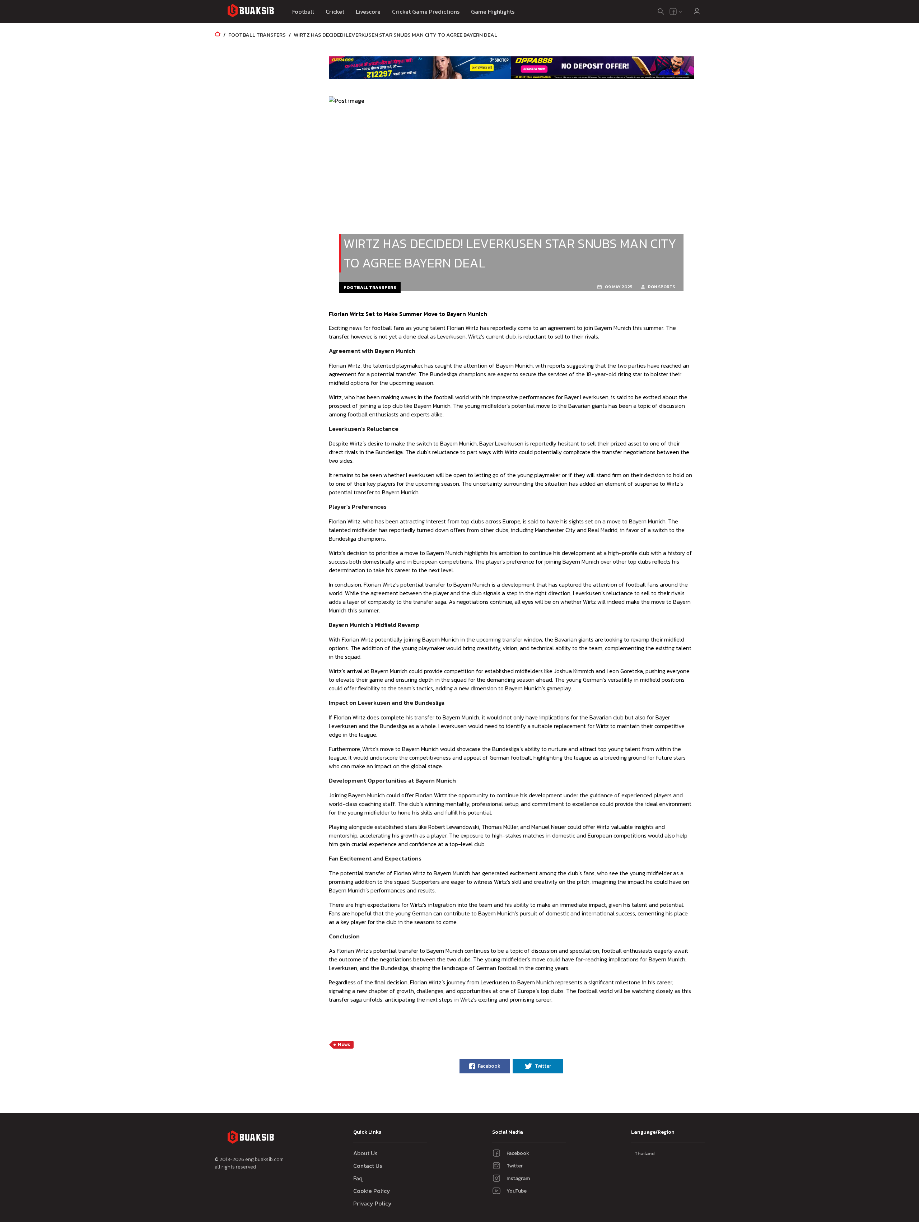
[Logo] (250, 11)
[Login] (697, 11)
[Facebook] (673, 11)
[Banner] (420, 67)
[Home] (217, 35)
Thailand (644, 1153)
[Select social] (676, 11)
